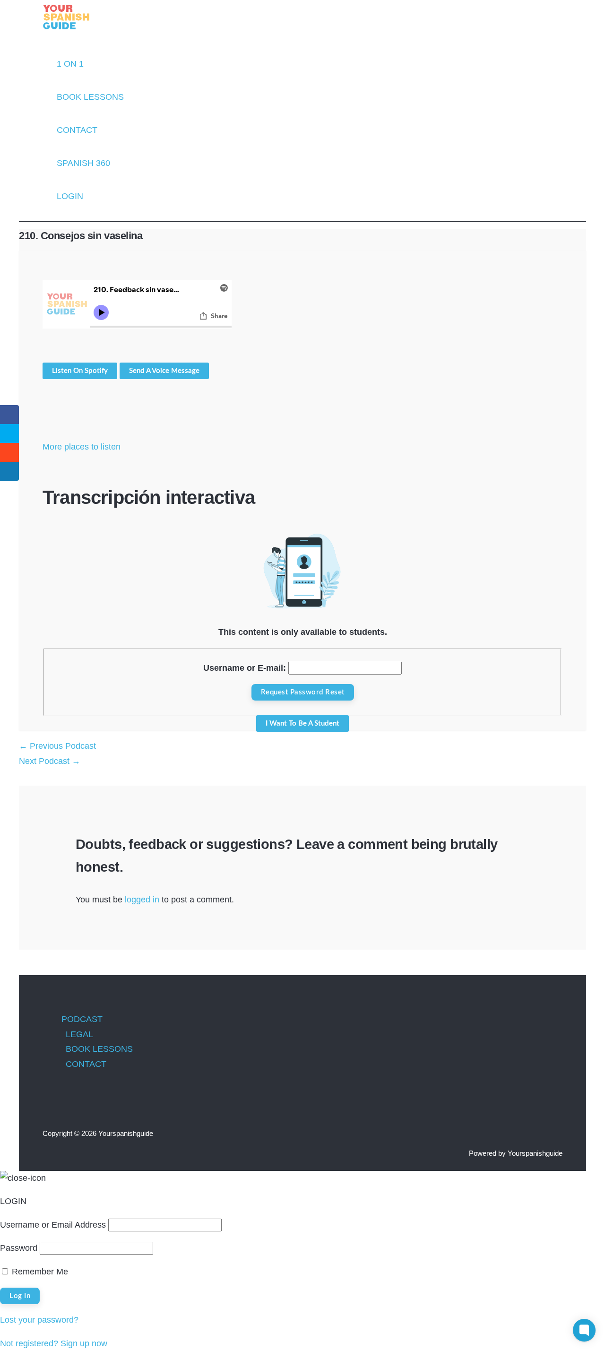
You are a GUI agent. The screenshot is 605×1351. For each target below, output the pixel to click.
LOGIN (70, 196)
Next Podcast (49, 761)
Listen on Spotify (80, 370)
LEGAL (79, 1034)
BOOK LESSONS (99, 1049)
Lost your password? (39, 1320)
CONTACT (86, 1064)
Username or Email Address (53, 1225)
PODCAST (82, 1019)
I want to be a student (302, 723)
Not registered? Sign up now (53, 1343)
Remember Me (38, 1271)
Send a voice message (164, 370)
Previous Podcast (57, 746)
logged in (142, 899)
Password (18, 1248)
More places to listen (82, 446)
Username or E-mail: (244, 668)
